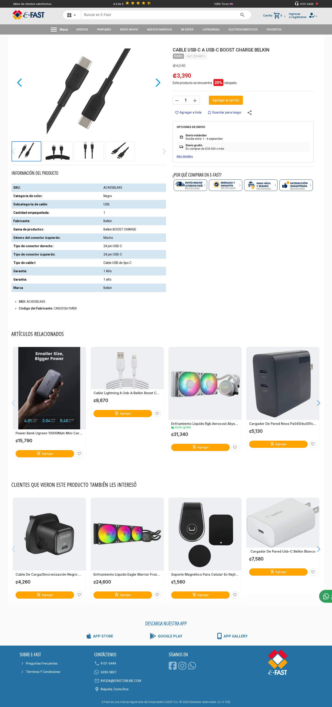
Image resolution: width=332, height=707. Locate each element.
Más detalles (185, 156)
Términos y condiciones (43, 672)
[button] (315, 403)
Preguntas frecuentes (42, 663)
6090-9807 (108, 672)
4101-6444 (108, 663)
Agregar (45, 453)
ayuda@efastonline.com (121, 681)
